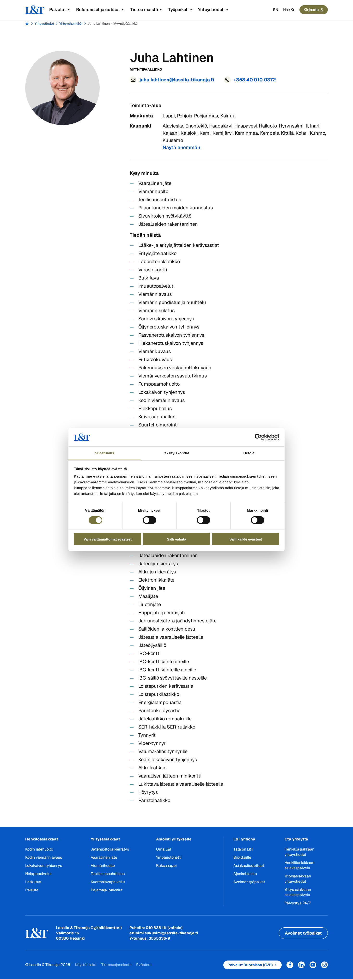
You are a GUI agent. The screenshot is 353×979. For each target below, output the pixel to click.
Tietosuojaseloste (116, 964)
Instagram (324, 964)
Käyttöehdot (86, 964)
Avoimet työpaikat (249, 881)
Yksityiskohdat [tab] (176, 453)
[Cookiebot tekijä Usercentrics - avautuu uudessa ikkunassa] (258, 437)
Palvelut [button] (57, 9)
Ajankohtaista (245, 873)
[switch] (149, 520)
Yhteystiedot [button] (211, 9)
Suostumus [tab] (104, 453)
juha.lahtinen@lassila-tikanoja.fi (176, 80)
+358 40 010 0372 (254, 80)
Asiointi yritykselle (173, 839)
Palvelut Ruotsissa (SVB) (250, 964)
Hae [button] (286, 9)
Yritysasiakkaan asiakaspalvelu (298, 892)
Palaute (31, 890)
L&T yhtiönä (244, 839)
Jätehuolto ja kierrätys (110, 849)
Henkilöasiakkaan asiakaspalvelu (299, 865)
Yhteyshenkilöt (70, 23)
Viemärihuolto (103, 865)
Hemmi (27, 24)
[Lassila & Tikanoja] (34, 10)
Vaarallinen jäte (104, 857)
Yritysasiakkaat (105, 839)
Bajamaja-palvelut (107, 890)
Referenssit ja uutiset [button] (98, 9)
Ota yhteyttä (296, 839)
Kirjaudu (311, 9)
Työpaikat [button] (178, 9)
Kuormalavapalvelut (108, 881)
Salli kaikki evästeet (245, 539)
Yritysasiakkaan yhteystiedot (298, 879)
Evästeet (144, 964)
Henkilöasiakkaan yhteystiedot (299, 852)
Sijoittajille (242, 857)
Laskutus (33, 881)
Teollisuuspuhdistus (108, 873)
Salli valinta (176, 539)
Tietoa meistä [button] (144, 9)
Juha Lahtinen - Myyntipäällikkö (113, 23)
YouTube (313, 964)
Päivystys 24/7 (298, 903)
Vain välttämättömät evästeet (108, 539)
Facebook (289, 964)
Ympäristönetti (168, 857)
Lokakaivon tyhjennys (43, 865)
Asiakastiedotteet (248, 865)
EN (275, 9)
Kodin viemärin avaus (43, 857)
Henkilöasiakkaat (41, 839)
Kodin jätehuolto (39, 849)
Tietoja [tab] (248, 453)
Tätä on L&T (243, 849)
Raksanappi (166, 865)
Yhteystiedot (44, 23)
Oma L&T (164, 849)
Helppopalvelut (38, 873)
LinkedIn (301, 964)
